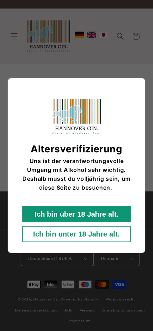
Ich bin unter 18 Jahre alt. (76, 234)
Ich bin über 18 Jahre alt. (77, 214)
